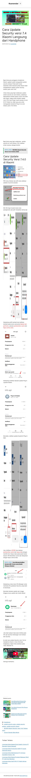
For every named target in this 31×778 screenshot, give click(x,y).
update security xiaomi (13, 726)
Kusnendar (13, 4)
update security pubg (10, 724)
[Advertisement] (15, 62)
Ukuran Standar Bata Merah (11, 732)
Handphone (7, 722)
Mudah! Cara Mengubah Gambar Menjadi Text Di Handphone (19, 714)
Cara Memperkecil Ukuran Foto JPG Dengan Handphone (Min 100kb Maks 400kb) (18, 702)
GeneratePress (23, 775)
